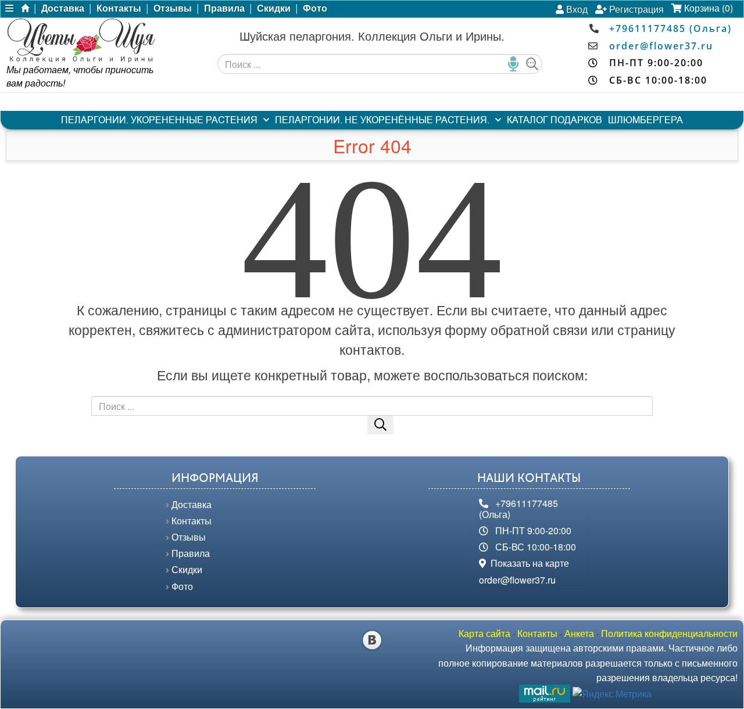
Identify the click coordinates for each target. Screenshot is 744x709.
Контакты (118, 8)
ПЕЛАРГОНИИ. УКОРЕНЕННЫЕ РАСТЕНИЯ (159, 120)
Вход (576, 9)
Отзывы (172, 8)
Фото (315, 8)
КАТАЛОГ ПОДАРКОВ (554, 120)
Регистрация (635, 9)
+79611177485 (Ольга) (670, 28)
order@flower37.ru (661, 45)
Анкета (579, 633)
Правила (224, 8)
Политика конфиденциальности (669, 633)
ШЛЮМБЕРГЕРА (645, 120)
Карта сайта (484, 633)
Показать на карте (527, 563)
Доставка (62, 8)
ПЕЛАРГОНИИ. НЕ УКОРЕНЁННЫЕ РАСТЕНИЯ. (382, 120)
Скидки (274, 8)
